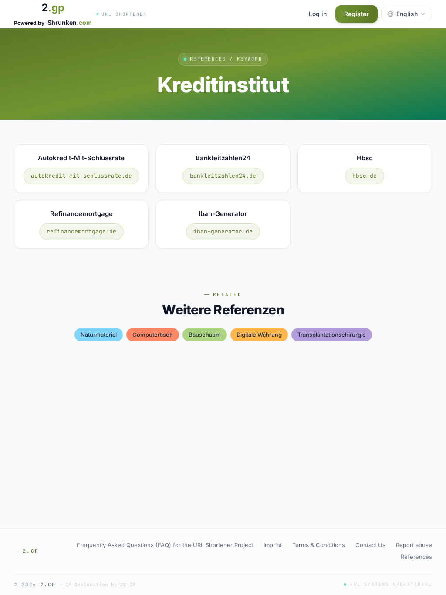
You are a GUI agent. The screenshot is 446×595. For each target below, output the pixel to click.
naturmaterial (99, 334)
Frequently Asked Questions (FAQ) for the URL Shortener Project (165, 544)
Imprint (273, 544)
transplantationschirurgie (331, 334)
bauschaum (205, 334)
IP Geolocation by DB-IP (100, 584)
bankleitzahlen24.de (223, 175)
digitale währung (259, 334)
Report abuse (414, 544)
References (416, 556)
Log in (318, 13)
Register (356, 13)
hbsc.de (364, 175)
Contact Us (370, 544)
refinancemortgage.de (81, 231)
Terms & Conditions (318, 544)
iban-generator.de (223, 231)
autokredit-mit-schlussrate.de (81, 175)
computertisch (152, 334)
